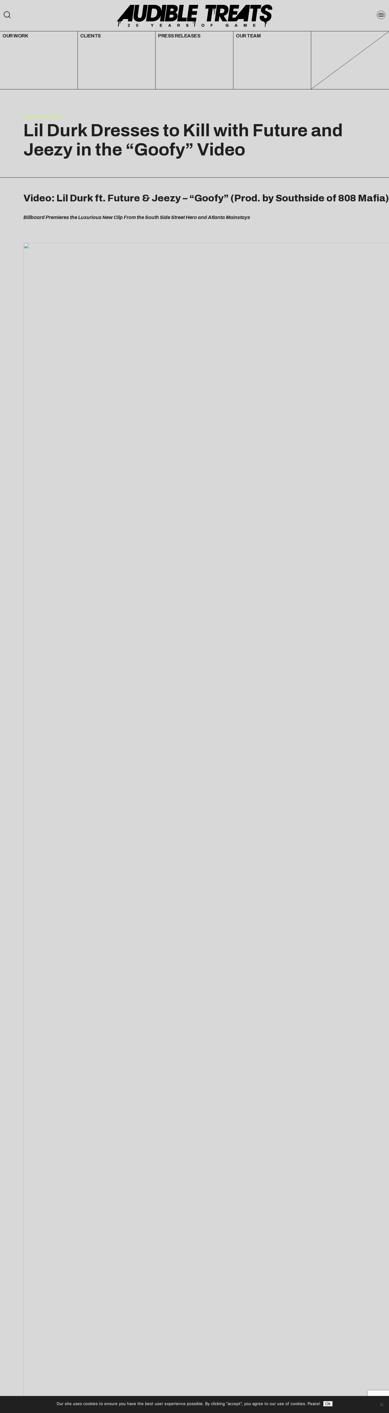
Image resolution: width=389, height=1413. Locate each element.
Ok (328, 1403)
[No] (381, 1404)
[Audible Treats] (194, 15)
